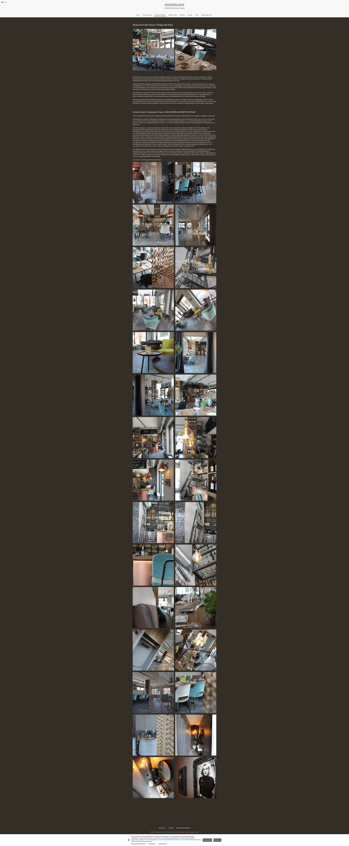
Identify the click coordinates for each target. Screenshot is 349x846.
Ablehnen (217, 840)
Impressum (151, 843)
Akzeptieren (207, 840)
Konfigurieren (162, 843)
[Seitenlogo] (174, 11)
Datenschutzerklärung (138, 843)
